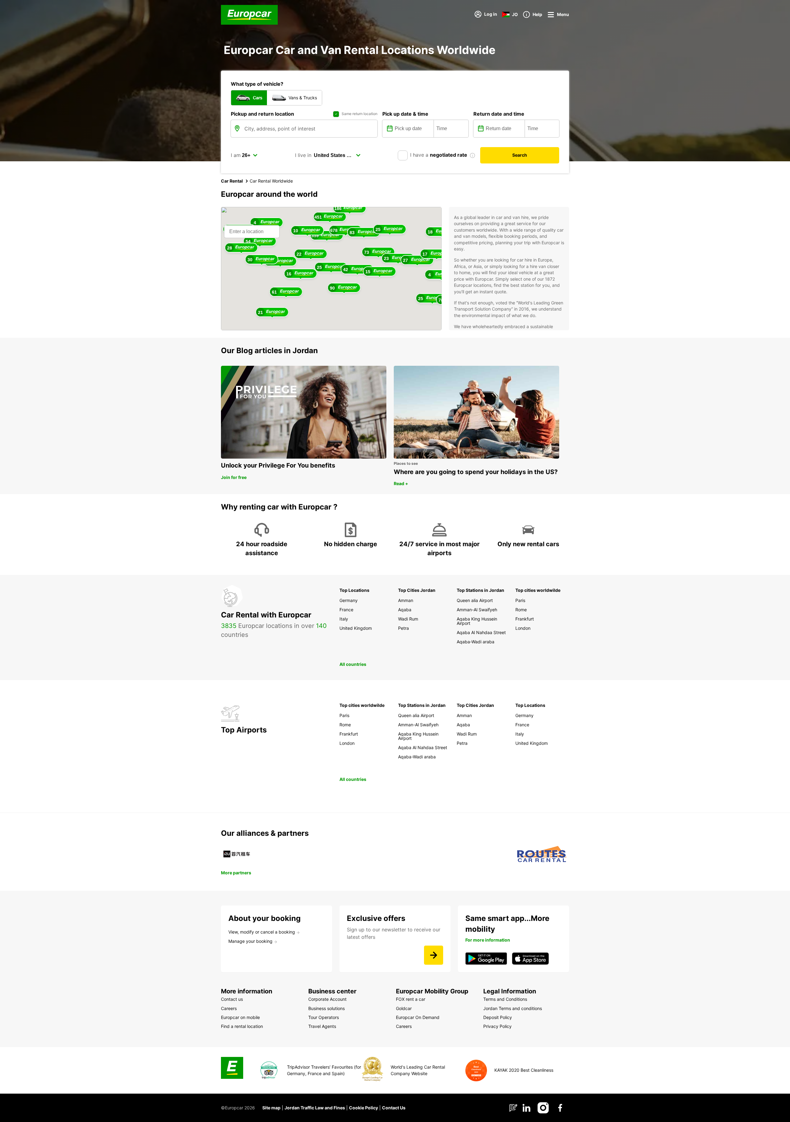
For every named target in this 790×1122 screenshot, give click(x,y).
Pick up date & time (405, 114)
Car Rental (232, 181)
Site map (271, 1107)
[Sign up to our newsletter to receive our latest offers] (433, 955)
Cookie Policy (363, 1107)
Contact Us (393, 1107)
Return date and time (498, 114)
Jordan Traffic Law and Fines (315, 1107)
